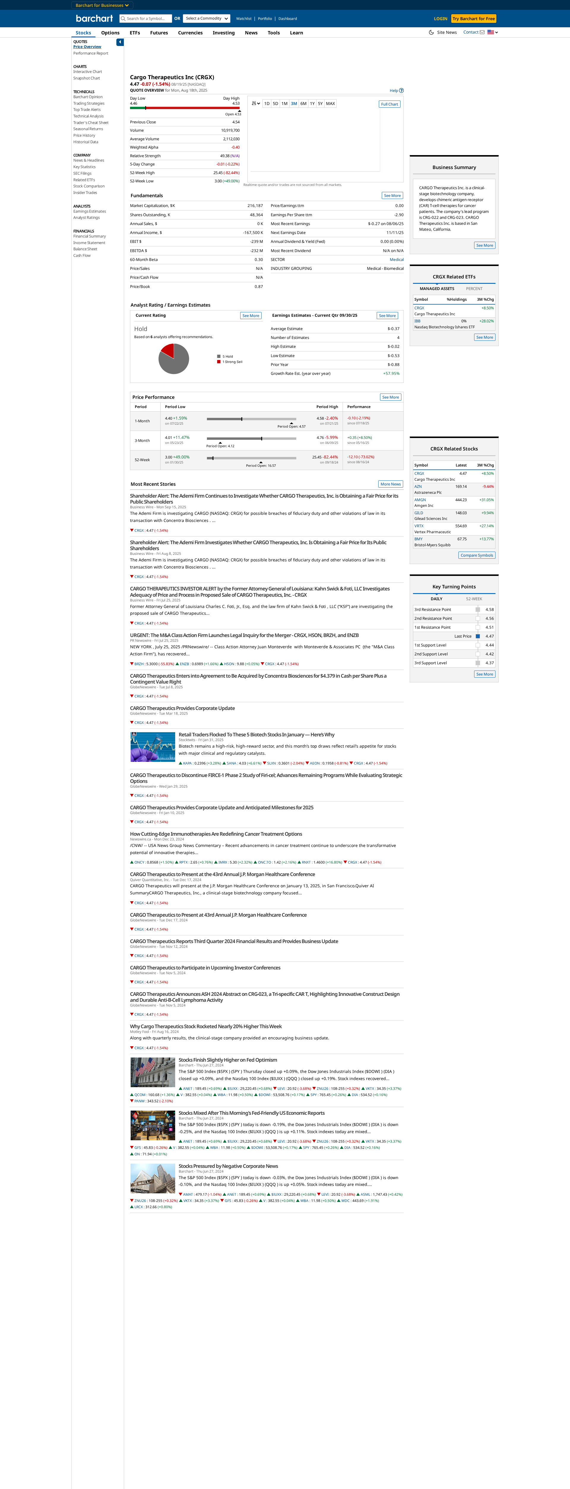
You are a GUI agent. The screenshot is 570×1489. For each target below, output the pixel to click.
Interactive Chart (87, 71)
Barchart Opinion (88, 96)
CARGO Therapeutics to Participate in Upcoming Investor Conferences (205, 968)
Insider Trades (85, 192)
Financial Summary (89, 236)
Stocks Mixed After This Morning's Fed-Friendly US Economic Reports (251, 1113)
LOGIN (440, 18)
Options (110, 32)
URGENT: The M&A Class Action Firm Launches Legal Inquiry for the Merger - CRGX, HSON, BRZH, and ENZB (244, 635)
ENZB (184, 663)
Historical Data (85, 141)
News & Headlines (88, 160)
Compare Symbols (477, 555)
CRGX (139, 530)
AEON (315, 763)
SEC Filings (82, 173)
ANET (187, 1088)
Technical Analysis (88, 116)
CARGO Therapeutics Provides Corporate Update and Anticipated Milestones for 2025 (222, 807)
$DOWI (264, 1094)
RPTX (183, 862)
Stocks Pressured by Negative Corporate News (228, 1166)
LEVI (281, 1088)
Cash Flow (82, 255)
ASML (365, 1194)
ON (137, 1154)
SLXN (271, 763)
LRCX (138, 1206)
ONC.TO (264, 862)
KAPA (187, 763)
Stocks (83, 32)
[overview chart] (325, 143)
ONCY (139, 862)
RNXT (306, 862)
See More (392, 195)
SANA (231, 763)
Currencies (190, 32)
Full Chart (389, 104)
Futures (159, 32)
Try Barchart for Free (474, 18)
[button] (493, 32)
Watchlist (243, 18)
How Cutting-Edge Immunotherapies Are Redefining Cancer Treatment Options (216, 834)
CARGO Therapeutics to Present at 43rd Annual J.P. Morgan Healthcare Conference (218, 915)
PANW (139, 1100)
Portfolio (265, 18)
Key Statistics (84, 166)
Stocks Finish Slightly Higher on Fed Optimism (228, 1060)
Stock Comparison (89, 186)
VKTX (370, 1088)
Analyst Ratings (86, 217)
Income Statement (89, 242)
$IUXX (232, 1088)
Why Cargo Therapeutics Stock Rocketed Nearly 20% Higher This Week (206, 1026)
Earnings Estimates (89, 211)
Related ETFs (84, 179)
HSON (229, 663)
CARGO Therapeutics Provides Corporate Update (182, 708)
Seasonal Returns (88, 128)
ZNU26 (322, 1088)
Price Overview (87, 46)
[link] (397, 90)
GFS (137, 1147)
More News (391, 484)
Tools (274, 32)
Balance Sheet (85, 248)
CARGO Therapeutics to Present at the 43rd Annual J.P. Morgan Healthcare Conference (222, 874)
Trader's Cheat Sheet (91, 122)
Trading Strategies (88, 103)
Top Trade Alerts (87, 109)
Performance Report (90, 53)
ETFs (135, 32)
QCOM (139, 1094)
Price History (84, 135)
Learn (296, 32)
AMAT (188, 1194)
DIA (355, 1094)
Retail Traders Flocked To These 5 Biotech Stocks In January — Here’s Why (256, 735)
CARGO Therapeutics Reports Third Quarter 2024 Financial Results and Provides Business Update (234, 941)
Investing (224, 32)
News (251, 32)
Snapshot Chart (86, 78)
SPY (314, 1094)
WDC (345, 1200)
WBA (222, 1094)
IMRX (222, 862)
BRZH (139, 663)
